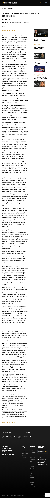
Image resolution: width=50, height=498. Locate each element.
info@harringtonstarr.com (7, 451)
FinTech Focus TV (37, 60)
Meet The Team (25, 453)
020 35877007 (7, 448)
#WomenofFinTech (37, 44)
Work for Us (24, 459)
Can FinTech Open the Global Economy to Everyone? (39, 49)
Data (31, 461)
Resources (24, 457)
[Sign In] (43, 2)
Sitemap (22, 495)
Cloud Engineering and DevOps (32, 457)
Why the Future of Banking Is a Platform (40, 63)
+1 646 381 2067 (8, 450)
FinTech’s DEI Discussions (38, 74)
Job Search (24, 455)
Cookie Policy (13, 495)
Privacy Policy (18, 438)
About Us (23, 451)
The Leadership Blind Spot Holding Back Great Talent (40, 78)
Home (23, 450)
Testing (31, 488)
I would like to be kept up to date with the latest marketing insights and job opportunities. (42, 461)
